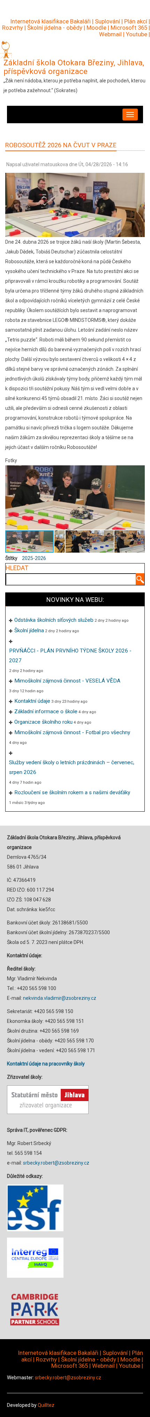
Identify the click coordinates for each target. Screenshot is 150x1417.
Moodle (96, 27)
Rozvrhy (12, 27)
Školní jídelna (29, 630)
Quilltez (46, 1405)
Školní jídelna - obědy (54, 27)
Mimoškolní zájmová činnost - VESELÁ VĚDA (67, 681)
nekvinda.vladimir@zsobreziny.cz (59, 998)
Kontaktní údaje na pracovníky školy (46, 1064)
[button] (138, 497)
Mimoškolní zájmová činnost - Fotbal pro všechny (72, 732)
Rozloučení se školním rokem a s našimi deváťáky (72, 792)
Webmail (110, 34)
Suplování (107, 21)
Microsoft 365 (129, 27)
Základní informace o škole (45, 711)
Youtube (136, 34)
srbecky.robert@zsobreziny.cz (56, 1163)
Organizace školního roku (43, 722)
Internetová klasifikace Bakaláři (50, 21)
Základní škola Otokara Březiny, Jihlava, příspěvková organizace (73, 67)
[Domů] (6, 49)
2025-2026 (34, 558)
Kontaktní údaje (32, 701)
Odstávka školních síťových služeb (53, 620)
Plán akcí (135, 21)
